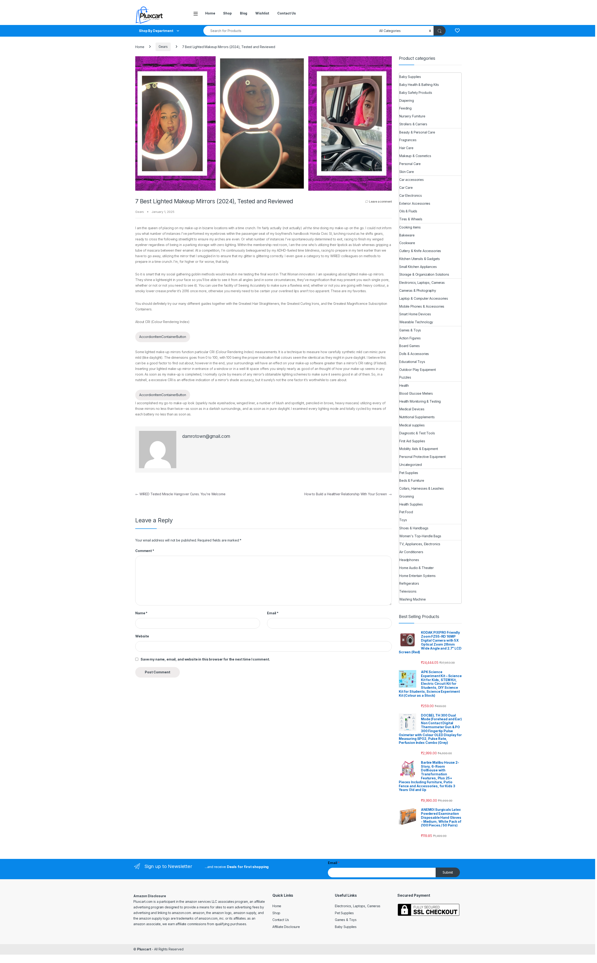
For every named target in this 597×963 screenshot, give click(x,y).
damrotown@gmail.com (206, 436)
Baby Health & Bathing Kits (419, 85)
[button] (162, 337)
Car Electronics (410, 195)
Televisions (407, 591)
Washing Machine (412, 599)
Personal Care (410, 164)
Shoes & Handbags (413, 528)
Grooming (406, 496)
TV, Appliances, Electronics (419, 544)
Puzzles (405, 377)
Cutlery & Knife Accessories (420, 251)
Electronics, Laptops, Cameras (422, 283)
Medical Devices (411, 409)
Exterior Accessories (414, 203)
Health (404, 385)
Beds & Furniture (411, 480)
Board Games (409, 346)
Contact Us (286, 13)
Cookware (407, 243)
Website (142, 636)
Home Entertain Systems (417, 576)
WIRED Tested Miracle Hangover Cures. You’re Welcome (180, 494)
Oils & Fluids (408, 211)
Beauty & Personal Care (417, 132)
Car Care (406, 188)
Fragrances (408, 140)
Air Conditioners (411, 552)
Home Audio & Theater (416, 568)
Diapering (406, 100)
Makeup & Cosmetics (415, 156)
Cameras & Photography (417, 290)
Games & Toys (410, 330)
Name (141, 613)
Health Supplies (411, 504)
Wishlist (262, 13)
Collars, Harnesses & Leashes (421, 488)
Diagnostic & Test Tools (417, 433)
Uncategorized (410, 465)
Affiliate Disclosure (286, 927)
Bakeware (407, 235)
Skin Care (406, 172)
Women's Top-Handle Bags (420, 536)
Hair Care (406, 148)
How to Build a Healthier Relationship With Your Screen (348, 494)
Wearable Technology (416, 322)
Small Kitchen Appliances (418, 267)
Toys (403, 520)
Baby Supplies (410, 77)
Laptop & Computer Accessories (423, 298)
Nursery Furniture (412, 116)
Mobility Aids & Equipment (418, 449)
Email (272, 613)
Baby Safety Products (415, 93)
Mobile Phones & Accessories (421, 306)
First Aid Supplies (412, 441)
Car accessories (411, 180)
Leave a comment (380, 201)
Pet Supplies (408, 473)
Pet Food (406, 512)
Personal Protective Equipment (422, 457)
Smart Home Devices (415, 314)
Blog (243, 13)
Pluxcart (144, 949)
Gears (163, 47)
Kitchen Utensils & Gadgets (419, 259)
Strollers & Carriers (413, 124)
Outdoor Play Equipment (417, 370)
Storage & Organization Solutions (424, 274)
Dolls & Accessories (414, 354)
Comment (144, 551)
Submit (448, 872)
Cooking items (410, 227)
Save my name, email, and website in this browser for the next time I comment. (205, 659)
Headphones (409, 560)
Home (210, 13)
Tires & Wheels (410, 219)
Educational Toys (412, 362)
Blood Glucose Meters (416, 393)
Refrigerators (409, 583)
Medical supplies (412, 425)
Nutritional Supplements (417, 417)
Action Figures (410, 338)
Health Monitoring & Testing (420, 401)
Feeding (405, 108)
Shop (227, 13)
